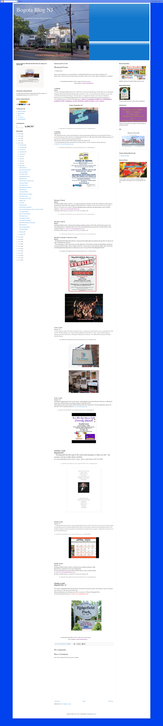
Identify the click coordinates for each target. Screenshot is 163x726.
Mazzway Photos (22, 111)
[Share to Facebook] (83, 644)
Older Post (110, 701)
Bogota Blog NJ (34, 9)
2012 (19, 257)
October (21, 149)
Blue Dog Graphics (125, 155)
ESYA (19, 115)
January (21, 234)
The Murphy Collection (24, 218)
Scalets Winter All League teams (26, 180)
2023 (19, 140)
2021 (19, 237)
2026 (19, 133)
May (20, 161)
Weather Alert (22, 200)
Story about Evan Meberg (25, 220)
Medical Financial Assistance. (26, 194)
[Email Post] (74, 643)
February (21, 232)
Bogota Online (21, 113)
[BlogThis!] (79, 644)
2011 (19, 260)
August (21, 154)
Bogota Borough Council (24, 169)
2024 (19, 138)
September (21, 151)
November (21, 147)
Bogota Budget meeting (24, 227)
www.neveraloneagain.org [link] (80, 406)
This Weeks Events (23, 174)
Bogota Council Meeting (24, 213)
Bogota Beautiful (21, 119)
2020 (19, 239)
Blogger (94, 714)
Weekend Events (23, 167)
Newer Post (57, 701)
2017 (19, 246)
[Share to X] (81, 644)
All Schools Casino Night (25, 198)
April (20, 163)
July (20, 156)
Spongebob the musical (24, 176)
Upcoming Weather (23, 172)
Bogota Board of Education (25, 187)
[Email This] (77, 644)
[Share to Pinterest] (84, 644)
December (21, 145)
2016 (19, 248)
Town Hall (21, 202)
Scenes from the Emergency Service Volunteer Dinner (31, 209)
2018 (19, 244)
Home (84, 701)
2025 (19, 136)
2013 (19, 255)
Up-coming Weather (23, 211)
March (21, 165)
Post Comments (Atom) (65, 704)
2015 (19, 250)
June (20, 158)
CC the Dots (20, 117)
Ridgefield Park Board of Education (27, 222)
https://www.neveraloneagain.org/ (64, 144)
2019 (19, 241)
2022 (19, 143)
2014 (19, 253)
